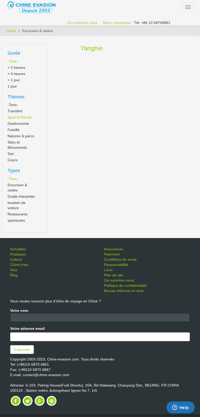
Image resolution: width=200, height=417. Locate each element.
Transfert (15, 111)
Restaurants (18, 214)
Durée (14, 53)
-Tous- (13, 61)
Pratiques (18, 254)
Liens (108, 270)
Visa (13, 270)
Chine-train (19, 265)
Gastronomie (18, 123)
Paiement (112, 254)
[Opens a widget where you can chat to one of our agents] (180, 407)
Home (11, 31)
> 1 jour (14, 80)
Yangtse (91, 48)
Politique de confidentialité (125, 285)
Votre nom (20, 310)
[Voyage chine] (34, 7)
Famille (14, 130)
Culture (16, 259)
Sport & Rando (20, 117)
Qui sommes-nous (119, 280)
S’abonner (22, 349)
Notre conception (117, 23)
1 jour (12, 86)
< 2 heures (16, 67)
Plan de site (113, 275)
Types (14, 170)
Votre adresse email (28, 328)
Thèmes (16, 96)
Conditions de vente (120, 259)
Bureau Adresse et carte (124, 291)
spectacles (16, 220)
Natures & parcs (21, 136)
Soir (11, 154)
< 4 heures (16, 74)
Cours (12, 160)
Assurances (113, 249)
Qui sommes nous (82, 23)
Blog (13, 275)
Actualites (18, 249)
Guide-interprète (21, 196)
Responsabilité (116, 265)
